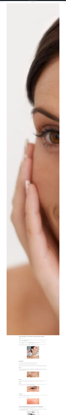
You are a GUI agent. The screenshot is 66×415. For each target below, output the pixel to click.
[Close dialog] (42, 202)
